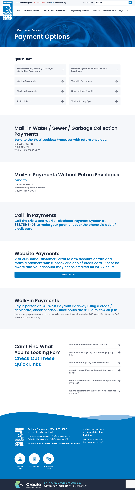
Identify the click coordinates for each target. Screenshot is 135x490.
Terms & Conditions (71, 443)
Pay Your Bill (124, 11)
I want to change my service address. (89, 362)
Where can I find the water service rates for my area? (92, 392)
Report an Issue (109, 11)
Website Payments (81, 81)
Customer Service (31, 11)
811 (52, 3)
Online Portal (67, 274)
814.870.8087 (39, 3)
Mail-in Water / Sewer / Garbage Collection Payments (35, 70)
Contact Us (88, 3)
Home (18, 11)
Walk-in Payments (27, 91)
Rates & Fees (24, 101)
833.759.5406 (25, 225)
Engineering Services (80, 11)
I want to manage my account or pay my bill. (91, 353)
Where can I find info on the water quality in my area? (92, 381)
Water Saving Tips (81, 101)
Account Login (20, 467)
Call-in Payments (26, 81)
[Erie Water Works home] (8, 10)
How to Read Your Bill (82, 91)
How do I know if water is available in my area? (91, 371)
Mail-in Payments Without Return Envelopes (89, 70)
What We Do (61, 11)
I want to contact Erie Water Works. (88, 345)
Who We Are (49, 11)
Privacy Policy (54, 443)
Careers (96, 11)
